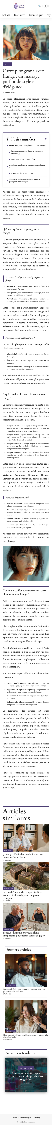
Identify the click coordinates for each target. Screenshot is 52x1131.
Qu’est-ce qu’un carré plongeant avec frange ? (27, 145)
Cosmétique (8, 888)
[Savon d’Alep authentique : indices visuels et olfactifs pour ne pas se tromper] (26, 876)
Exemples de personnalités (22, 173)
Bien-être (7, 851)
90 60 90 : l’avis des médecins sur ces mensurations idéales (23, 856)
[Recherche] (40, 6)
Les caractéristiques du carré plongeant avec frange (27, 152)
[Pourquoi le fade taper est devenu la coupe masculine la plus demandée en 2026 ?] (26, 970)
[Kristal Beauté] (19, 6)
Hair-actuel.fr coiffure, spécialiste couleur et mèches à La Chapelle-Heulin (25, 1036)
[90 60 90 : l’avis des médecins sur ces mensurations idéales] (26, 838)
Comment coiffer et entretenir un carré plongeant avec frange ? (24, 180)
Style (7, 64)
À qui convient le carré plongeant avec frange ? (27, 166)
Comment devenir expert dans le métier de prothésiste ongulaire (26, 1076)
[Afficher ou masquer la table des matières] (41, 139)
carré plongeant (16, 98)
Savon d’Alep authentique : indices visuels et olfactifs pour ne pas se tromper (22, 895)
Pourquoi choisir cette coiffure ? (23, 159)
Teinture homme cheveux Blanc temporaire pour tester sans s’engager (24, 934)
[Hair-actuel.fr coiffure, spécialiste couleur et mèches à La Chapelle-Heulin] (26, 1016)
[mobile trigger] (5, 6)
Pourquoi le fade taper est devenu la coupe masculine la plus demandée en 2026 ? (25, 990)
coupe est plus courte (28, 286)
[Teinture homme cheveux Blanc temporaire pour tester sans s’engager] (26, 917)
